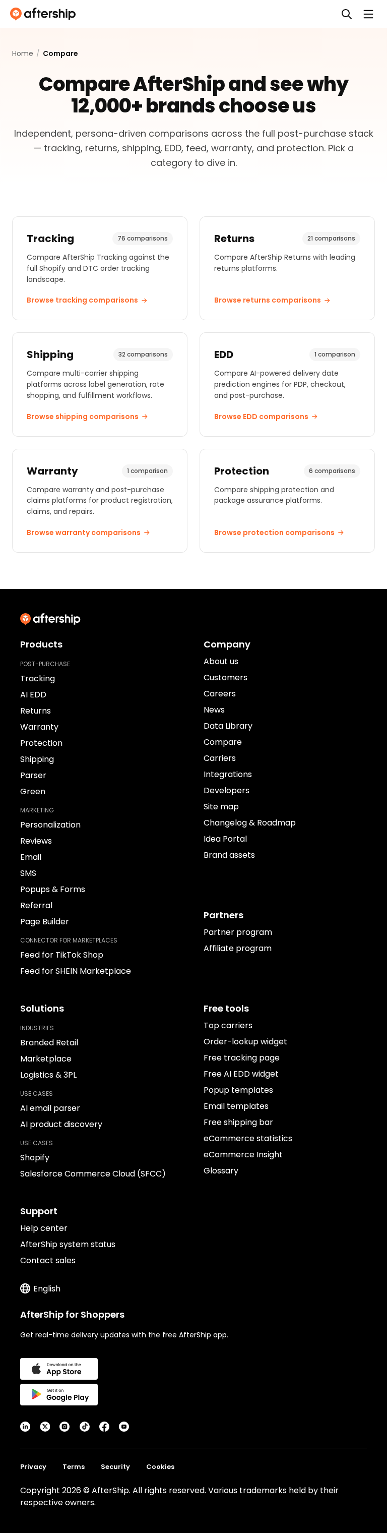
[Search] (347, 14)
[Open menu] (368, 14)
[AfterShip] (45, 14)
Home (22, 53)
